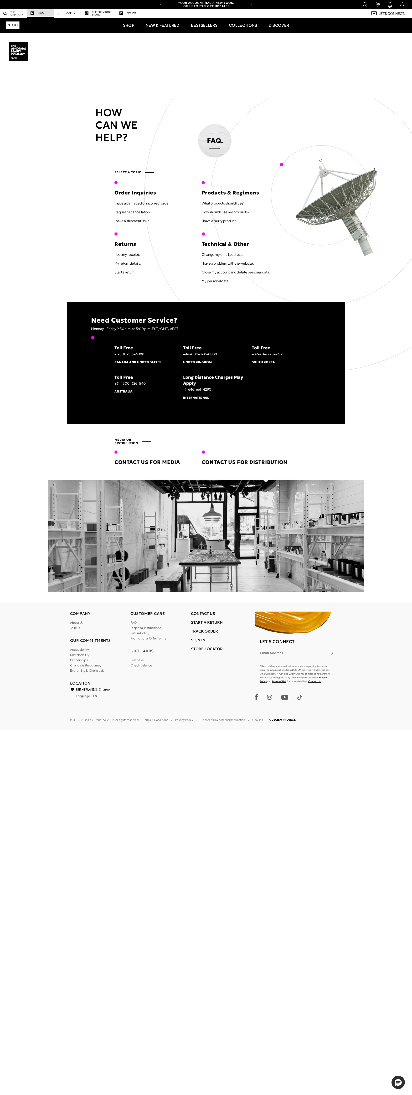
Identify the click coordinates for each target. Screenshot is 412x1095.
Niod (41, 13)
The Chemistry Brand (102, 13)
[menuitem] (13, 13)
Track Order (204, 631)
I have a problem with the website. (228, 263)
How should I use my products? (225, 212)
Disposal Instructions (145, 628)
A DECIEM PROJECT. (282, 719)
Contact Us (314, 681)
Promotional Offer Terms (148, 638)
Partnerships (79, 660)
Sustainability (79, 655)
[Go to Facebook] (256, 697)
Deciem (131, 13)
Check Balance (141, 665)
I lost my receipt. (127, 254)
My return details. (127, 263)
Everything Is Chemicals (87, 670)
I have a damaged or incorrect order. (142, 203)
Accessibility (79, 649)
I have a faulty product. (219, 221)
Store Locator (207, 648)
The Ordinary (16, 13)
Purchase (137, 660)
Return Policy (139, 633)
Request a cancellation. (132, 212)
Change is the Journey (85, 665)
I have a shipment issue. (132, 221)
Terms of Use (279, 681)
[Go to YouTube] (284, 697)
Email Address (271, 653)
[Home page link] (19, 52)
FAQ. (215, 140)
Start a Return (207, 622)
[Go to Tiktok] (299, 697)
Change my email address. (222, 254)
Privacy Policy (184, 719)
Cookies (257, 719)
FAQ (133, 622)
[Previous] (160, 4)
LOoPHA (70, 13)
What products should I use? (223, 203)
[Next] (251, 4)
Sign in (198, 640)
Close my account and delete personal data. (236, 272)
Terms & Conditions (155, 719)
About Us (76, 622)
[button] (128, 25)
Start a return (124, 272)
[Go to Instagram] (269, 697)
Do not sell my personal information (223, 719)
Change (104, 689)
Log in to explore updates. (206, 6)
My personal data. (215, 281)
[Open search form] (364, 4)
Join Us (75, 628)
